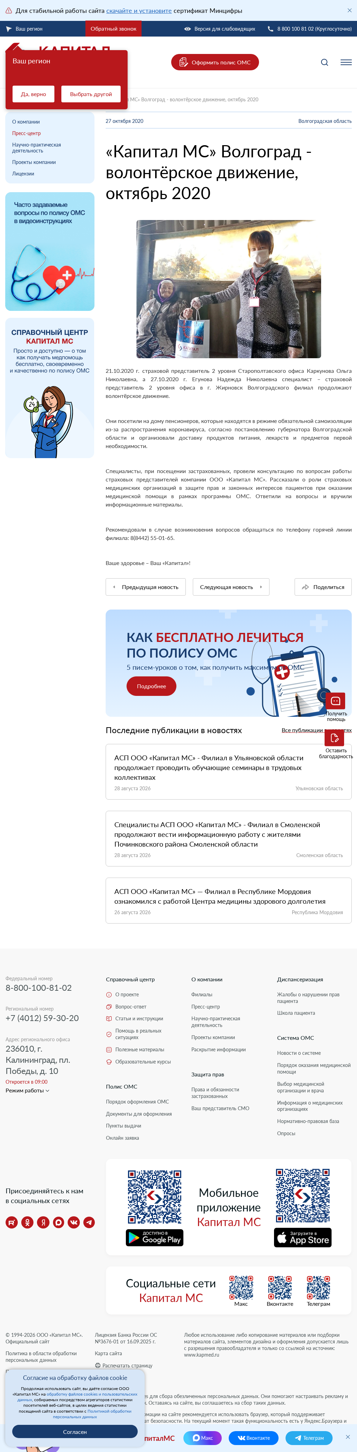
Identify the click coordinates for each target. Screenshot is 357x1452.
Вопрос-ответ (130, 1007)
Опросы (286, 1133)
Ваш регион (29, 29)
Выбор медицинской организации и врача (300, 1087)
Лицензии (23, 173)
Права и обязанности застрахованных (215, 1092)
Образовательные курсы (143, 1062)
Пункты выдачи (123, 1126)
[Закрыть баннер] (350, 10)
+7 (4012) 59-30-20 (42, 1018)
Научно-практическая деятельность (36, 148)
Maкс (241, 1303)
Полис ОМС (121, 1086)
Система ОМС (295, 1037)
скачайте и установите (139, 10)
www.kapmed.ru (201, 1355)
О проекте (127, 994)
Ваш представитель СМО (220, 1108)
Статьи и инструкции (139, 1018)
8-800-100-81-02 (39, 987)
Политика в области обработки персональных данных (41, 1356)
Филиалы (201, 994)
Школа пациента (296, 1013)
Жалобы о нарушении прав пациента (308, 997)
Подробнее (151, 686)
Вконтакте (280, 1303)
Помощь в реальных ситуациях (138, 1034)
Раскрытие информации (218, 1049)
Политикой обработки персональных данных (92, 1413)
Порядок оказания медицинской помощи (314, 1068)
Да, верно (33, 94)
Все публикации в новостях (317, 730)
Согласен (75, 1431)
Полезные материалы (139, 1049)
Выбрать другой (91, 94)
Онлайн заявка (122, 1138)
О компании (26, 122)
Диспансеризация (300, 979)
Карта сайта (108, 1353)
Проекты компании (34, 162)
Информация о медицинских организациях (310, 1106)
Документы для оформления (139, 1114)
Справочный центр (130, 979)
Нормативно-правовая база (308, 1121)
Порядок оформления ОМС (137, 1102)
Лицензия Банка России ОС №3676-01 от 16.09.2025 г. (126, 1338)
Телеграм (318, 1303)
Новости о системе (299, 1053)
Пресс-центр (26, 133)
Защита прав (207, 1074)
